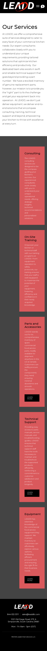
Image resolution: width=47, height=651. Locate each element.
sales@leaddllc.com (31, 614)
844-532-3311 (13, 614)
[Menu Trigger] (37, 6)
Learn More (30, 398)
